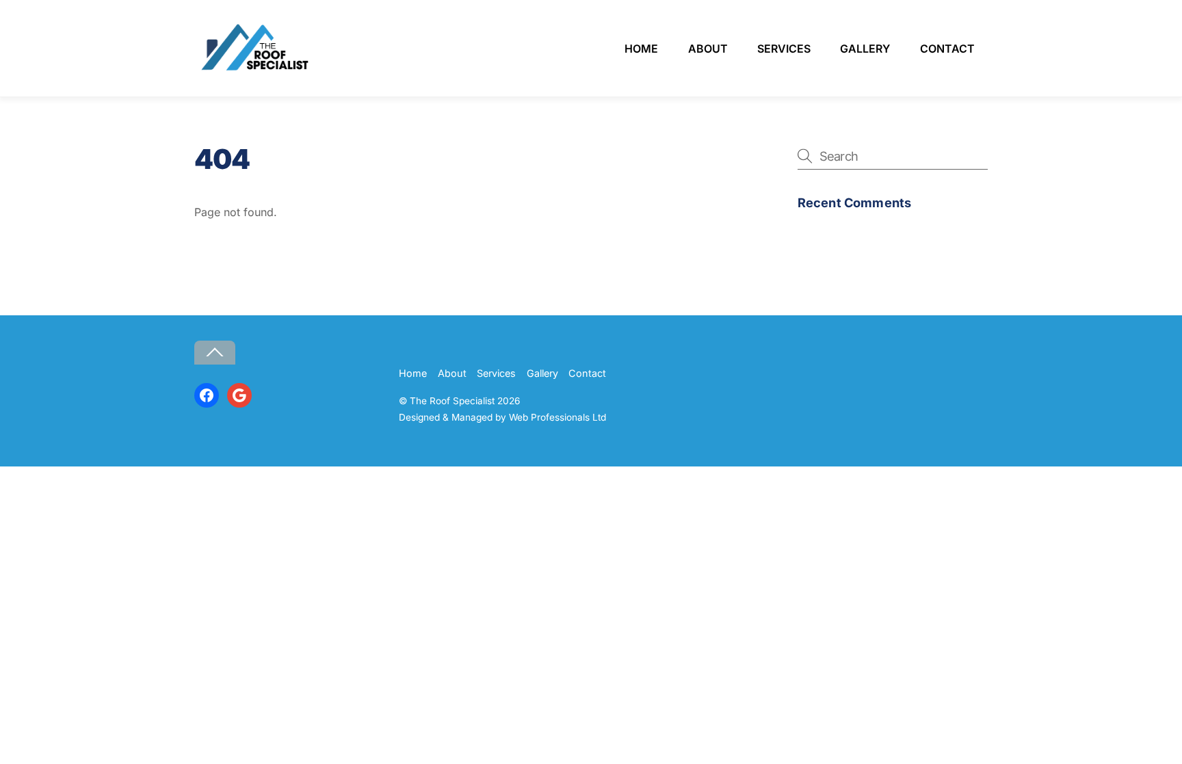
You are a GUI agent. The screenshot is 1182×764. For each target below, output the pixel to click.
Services (784, 48)
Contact (947, 48)
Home (641, 48)
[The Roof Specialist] (252, 70)
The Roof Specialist (452, 400)
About (708, 48)
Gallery (865, 48)
